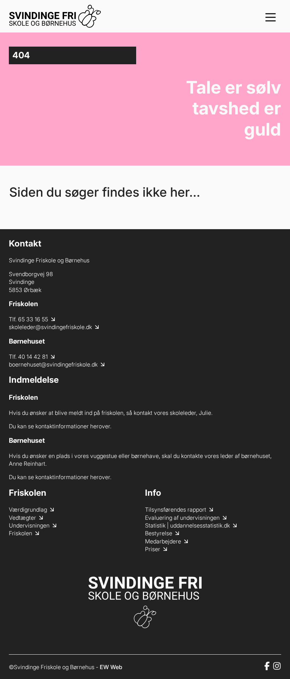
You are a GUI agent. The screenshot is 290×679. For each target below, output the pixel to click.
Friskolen (20, 533)
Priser (152, 549)
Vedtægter (22, 517)
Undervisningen (29, 525)
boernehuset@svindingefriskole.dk (53, 364)
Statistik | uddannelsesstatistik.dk (187, 525)
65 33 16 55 (33, 319)
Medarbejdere (163, 541)
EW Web (111, 667)
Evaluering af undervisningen (182, 517)
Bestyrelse (158, 533)
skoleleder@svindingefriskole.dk (50, 326)
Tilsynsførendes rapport (175, 509)
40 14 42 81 (33, 356)
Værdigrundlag (28, 509)
